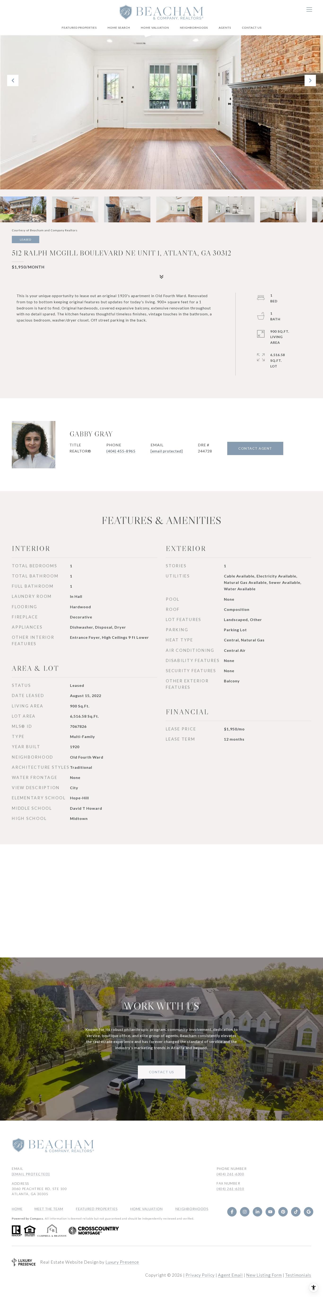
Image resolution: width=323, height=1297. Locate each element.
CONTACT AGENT (255, 448)
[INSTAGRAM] (244, 1211)
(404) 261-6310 (230, 1189)
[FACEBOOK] (232, 1211)
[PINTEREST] (283, 1211)
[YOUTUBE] (270, 1211)
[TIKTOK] (296, 1211)
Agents (225, 27)
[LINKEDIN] (257, 1211)
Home (17, 1209)
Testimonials (298, 1275)
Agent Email (230, 1275)
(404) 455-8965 (120, 451)
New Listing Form (264, 1275)
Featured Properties (79, 27)
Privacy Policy (200, 1275)
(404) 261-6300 (230, 1174)
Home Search (119, 27)
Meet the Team (49, 1209)
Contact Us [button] (161, 1072)
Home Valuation (155, 27)
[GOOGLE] (308, 1211)
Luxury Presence (122, 1262)
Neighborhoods (194, 27)
